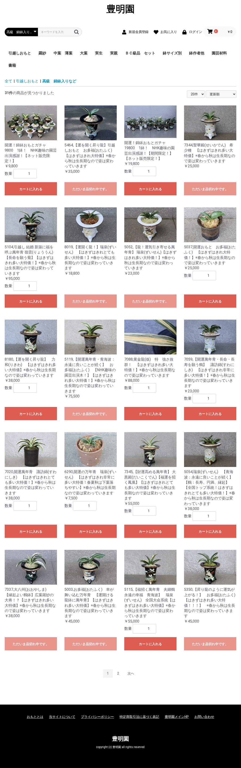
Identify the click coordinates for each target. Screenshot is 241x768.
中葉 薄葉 (63, 53)
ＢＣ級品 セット (140, 53)
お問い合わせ (204, 717)
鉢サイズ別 (172, 53)
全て (8, 81)
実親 (114, 53)
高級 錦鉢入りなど (59, 81)
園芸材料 (219, 53)
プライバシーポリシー (97, 717)
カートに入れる (30, 189)
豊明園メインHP (177, 717)
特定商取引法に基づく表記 (139, 717)
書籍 (12, 65)
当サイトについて (62, 717)
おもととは (35, 717)
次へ (131, 673)
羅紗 (42, 53)
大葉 (84, 53)
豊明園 (120, 9)
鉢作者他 (196, 53)
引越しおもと (19, 53)
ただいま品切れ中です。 (90, 189)
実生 (99, 53)
